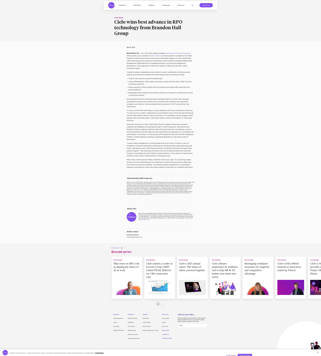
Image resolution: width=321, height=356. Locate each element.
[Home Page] (111, 5)
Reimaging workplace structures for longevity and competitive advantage (257, 268)
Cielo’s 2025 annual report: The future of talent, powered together (192, 267)
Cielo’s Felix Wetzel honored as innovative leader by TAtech (289, 267)
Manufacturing (132, 330)
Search (192, 5)
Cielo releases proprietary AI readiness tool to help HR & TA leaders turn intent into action (225, 270)
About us (181, 5)
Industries (137, 5)
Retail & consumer (133, 334)
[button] (163, 304)
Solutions (122, 5)
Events (164, 322)
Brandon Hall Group (155, 56)
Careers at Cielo (167, 338)
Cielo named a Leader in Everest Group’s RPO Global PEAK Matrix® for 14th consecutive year (159, 270)
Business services (132, 318)
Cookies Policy (99, 353)
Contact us (206, 5)
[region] (160, 352)
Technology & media (133, 338)
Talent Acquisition (118, 318)
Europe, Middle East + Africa (150, 330)
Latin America (146, 322)
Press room (165, 326)
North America (147, 326)
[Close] (318, 352)
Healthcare (131, 322)
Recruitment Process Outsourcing (178, 53)
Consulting (116, 326)
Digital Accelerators (118, 330)
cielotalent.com (145, 219)
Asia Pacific (146, 318)
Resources (166, 5)
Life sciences (131, 326)
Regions (151, 5)
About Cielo (165, 330)
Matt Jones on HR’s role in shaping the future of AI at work (126, 267)
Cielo (142, 53)
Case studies (165, 318)
